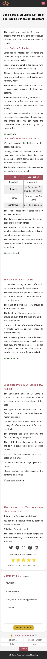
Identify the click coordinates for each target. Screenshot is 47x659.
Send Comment (23, 627)
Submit (23, 648)
